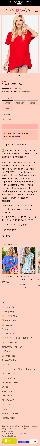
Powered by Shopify (9, 436)
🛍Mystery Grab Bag (12, 346)
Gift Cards (7, 404)
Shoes (5, 386)
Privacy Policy (8, 417)
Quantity (6, 114)
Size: (7, 98)
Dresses (6, 364)
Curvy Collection (10, 342)
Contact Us (7, 329)
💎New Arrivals (9, 333)
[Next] (37, 3)
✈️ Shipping (8, 311)
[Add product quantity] (10, 119)
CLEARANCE (8, 400)
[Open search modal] (33, 10)
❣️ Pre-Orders (9, 320)
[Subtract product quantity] (4, 119)
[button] (20, 91)
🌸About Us (8, 307)
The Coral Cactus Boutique (26, 426)
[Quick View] (16, 271)
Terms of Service (10, 413)
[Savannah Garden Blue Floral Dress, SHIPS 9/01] (28, 260)
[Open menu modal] (3, 10)
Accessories (8, 391)
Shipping (6, 144)
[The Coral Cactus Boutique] (17, 11)
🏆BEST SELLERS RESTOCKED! (17, 338)
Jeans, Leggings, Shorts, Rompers (18, 369)
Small (7, 102)
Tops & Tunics (9, 360)
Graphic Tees (8, 355)
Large (32, 102)
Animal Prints (8, 373)
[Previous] (3, 3)
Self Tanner (7, 351)
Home (5, 408)
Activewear (7, 395)
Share (7, 236)
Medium (20, 102)
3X (7, 108)
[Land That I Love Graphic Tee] (10, 260)
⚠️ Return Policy (10, 315)
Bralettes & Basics (11, 382)
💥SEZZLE (7, 324)
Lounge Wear (8, 378)
